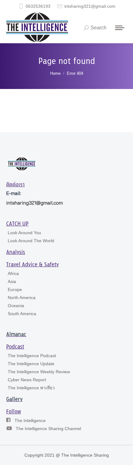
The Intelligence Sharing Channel (48, 428)
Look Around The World (31, 240)
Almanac (16, 334)
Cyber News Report (27, 379)
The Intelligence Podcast (32, 355)
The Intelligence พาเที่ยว (31, 387)
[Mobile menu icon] (120, 27)
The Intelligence (30, 420)
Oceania (16, 305)
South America (22, 313)
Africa (13, 273)
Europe (15, 289)
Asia (12, 281)
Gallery (14, 399)
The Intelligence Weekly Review (39, 371)
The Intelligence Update (31, 363)
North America (22, 297)
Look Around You (24, 232)
